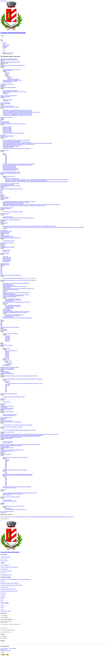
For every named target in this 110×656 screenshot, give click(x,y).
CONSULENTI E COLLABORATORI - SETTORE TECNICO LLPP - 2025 (17, 111)
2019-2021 (7, 354)
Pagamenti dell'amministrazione (6, 409)
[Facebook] (3, 37)
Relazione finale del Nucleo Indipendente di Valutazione (13, 211)
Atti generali (2, 66)
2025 (6, 156)
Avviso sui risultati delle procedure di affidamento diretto (13, 295)
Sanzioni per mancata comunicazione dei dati (8, 95)
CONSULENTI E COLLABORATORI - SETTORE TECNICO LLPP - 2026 (17, 110)
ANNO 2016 (7, 340)
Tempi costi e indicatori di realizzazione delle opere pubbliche (11, 426)
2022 (6, 159)
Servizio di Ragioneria (7, 260)
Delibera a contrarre (6, 309)
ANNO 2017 (7, 339)
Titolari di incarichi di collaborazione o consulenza (9, 107)
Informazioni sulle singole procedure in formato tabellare (10, 275)
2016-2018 (7, 357)
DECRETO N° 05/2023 (7, 129)
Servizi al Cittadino (6, 577)
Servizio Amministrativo (4, 565)
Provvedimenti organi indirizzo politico (7, 247)
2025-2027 (7, 460)
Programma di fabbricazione (8, 441)
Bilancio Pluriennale (6, 365)
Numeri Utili (2, 594)
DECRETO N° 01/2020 (7, 131)
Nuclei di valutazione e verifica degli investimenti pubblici (10, 421)
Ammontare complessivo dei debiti (9, 415)
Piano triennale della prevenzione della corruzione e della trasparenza (15, 457)
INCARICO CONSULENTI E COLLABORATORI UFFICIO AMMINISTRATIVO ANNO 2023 (21, 112)
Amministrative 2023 (4, 587)
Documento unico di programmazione (7, 368)
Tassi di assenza (3, 134)
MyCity (2, 652)
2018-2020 (7, 355)
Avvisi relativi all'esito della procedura (9, 296)
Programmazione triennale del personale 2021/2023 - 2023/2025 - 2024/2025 (17, 142)
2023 (6, 158)
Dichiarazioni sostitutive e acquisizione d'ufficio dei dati (10, 237)
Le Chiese (2, 609)
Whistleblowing (3, 512)
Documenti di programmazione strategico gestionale (12, 80)
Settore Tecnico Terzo (7, 258)
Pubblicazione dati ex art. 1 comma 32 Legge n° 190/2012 (13, 506)
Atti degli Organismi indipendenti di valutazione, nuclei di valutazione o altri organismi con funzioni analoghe (22, 378)
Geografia (2, 607)
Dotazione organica (4, 136)
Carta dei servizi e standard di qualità (7, 408)
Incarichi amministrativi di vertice (9, 176)
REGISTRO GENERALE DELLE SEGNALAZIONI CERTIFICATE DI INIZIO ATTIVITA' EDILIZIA (20, 436)
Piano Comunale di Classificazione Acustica (8, 58)
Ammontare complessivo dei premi (6, 207)
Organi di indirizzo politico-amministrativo (8, 87)
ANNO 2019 (7, 337)
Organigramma (5, 100)
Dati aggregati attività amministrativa (7, 242)
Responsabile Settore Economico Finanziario (11, 169)
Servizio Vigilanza (6, 261)
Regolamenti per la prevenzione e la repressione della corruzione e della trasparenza (18, 474)
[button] (5, 42)
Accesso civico (3, 489)
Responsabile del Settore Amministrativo (10, 168)
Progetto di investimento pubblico (9, 285)
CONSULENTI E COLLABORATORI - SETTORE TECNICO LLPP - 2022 (17, 115)
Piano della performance (4, 213)
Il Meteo (1, 600)
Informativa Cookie (12, 648)
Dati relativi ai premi (4, 198)
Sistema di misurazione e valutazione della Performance (10, 219)
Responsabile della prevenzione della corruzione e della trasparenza (15, 469)
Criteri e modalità (3, 329)
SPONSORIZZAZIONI (9, 308)
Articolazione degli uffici (4, 96)
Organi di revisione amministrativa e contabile (8, 393)
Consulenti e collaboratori (5, 103)
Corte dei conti (3, 398)
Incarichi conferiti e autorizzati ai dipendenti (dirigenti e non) (14, 132)
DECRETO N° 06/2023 (7, 130)
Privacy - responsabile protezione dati (7, 511)
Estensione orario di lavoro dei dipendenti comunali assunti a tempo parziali (16, 148)
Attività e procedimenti (4, 233)
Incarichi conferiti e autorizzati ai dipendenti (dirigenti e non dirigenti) (12, 123)
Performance (2, 195)
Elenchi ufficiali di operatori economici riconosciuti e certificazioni (15, 286)
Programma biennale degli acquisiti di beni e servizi (14, 314)
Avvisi (1, 319)
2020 (6, 161)
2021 (6, 160)
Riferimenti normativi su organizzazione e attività (11, 69)
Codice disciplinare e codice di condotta (10, 81)
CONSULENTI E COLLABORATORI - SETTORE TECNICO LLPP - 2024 (17, 113)
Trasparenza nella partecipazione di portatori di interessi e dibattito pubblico (16, 311)
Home (4, 51)
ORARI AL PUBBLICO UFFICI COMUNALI (9, 567)
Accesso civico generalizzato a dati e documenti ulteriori (13, 493)
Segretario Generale (4, 560)
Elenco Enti (5, 228)
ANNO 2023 (7, 335)
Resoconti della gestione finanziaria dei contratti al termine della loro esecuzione (17, 317)
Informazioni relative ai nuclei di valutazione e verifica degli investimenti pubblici (17, 424)
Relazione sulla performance (5, 208)
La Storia (2, 605)
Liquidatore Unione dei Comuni (6, 117)
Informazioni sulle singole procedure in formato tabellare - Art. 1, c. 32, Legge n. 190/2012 (19, 278)
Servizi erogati (3, 403)
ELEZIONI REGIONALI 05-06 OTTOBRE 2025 (9, 583)
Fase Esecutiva (5, 290)
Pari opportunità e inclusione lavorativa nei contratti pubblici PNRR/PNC (16, 283)
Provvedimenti (3, 243)
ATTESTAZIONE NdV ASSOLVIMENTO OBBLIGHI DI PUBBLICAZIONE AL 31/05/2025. (25, 383)
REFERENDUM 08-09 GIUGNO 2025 (7, 589)
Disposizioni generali (4, 63)
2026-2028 (7, 459)
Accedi (4, 49)
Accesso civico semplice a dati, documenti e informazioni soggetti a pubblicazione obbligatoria (20, 492)
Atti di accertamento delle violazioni (9, 487)
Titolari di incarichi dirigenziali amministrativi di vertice (10, 173)
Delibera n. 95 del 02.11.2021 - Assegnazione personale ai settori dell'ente (16, 140)
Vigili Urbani (2, 572)
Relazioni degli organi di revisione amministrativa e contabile (14, 396)
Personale (2, 118)
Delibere (8, 78)
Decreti (4, 153)
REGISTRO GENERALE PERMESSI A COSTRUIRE (10, 437)
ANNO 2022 (9, 363)
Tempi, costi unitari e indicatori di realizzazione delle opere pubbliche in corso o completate (19, 430)
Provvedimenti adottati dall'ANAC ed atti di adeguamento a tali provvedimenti (17, 486)
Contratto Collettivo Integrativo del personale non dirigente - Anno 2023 (16, 202)
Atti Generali (7, 72)
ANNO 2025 (7, 381)
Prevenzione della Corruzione (5, 454)
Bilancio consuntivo (6, 358)
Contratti (4, 291)
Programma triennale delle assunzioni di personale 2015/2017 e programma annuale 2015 (19, 144)
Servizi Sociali (3, 592)
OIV (1, 120)
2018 (1, 192)
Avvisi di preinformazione (7, 310)
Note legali (6, 648)
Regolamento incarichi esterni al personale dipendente (10, 185)
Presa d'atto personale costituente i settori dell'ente (12, 141)
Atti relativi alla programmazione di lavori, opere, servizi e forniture (15, 312)
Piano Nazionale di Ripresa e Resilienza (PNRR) (9, 59)
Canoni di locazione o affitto (5, 372)
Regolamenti (7, 74)
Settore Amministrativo (7, 257)
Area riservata (3, 649)
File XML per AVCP (9, 508)
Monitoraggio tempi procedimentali (6, 236)
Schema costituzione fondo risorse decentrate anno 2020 (13, 203)
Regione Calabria (3, 0)
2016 (1, 274)
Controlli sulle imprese (4, 263)
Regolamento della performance (13, 79)
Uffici (3, 562)
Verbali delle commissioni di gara (9, 293)
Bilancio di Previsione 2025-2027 (11, 350)
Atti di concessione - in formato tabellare (10, 333)
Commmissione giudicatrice (8, 316)
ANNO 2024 (7, 384)
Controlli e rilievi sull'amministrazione (7, 373)
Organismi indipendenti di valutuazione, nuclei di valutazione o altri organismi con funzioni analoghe (18, 375)
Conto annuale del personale (8, 147)
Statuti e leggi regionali (7, 82)
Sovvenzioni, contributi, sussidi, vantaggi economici (9, 327)
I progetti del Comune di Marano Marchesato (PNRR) (10, 62)
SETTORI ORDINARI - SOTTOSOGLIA (13, 298)
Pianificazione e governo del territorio (7, 431)
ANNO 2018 (7, 338)
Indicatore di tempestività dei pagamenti (10, 414)
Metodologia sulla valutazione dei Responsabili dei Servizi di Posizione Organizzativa (18, 217)
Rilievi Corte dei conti (7, 401)
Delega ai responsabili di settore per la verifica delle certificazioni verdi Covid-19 (17, 164)
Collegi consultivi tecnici (7, 284)
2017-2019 (7, 356)
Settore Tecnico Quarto (7, 259)
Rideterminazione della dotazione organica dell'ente (12, 145)
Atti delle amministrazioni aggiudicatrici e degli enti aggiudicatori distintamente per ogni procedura (18, 280)
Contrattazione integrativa (5, 121)
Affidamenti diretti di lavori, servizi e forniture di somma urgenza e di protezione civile (18, 288)
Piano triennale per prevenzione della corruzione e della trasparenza (12, 65)
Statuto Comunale (3, 558)
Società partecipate (3, 230)
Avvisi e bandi (5, 303)
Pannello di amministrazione (5, 650)
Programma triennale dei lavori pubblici (12, 315)
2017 (1, 193)
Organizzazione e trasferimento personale (10, 146)
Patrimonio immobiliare (4, 371)
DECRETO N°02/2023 (7, 127)
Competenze (5, 93)
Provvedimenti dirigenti (4, 253)
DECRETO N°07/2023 (7, 126)
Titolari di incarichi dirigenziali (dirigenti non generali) (10, 172)
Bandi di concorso (3, 186)
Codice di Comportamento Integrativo (7, 184)
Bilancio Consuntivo (8, 360)
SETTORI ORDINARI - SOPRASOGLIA (13, 299)
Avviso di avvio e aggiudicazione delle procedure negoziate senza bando (16, 294)
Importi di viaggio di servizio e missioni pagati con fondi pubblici (14, 91)
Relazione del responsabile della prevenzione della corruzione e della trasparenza (17, 475)
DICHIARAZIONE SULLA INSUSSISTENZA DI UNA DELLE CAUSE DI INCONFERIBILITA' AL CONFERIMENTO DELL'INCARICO (29, 226)
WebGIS (2, 598)
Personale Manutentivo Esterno (6, 574)
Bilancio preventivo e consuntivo (6, 345)
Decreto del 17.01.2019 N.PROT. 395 (12, 178)
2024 (6, 157)
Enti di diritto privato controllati (6, 231)
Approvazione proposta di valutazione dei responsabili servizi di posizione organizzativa (19, 163)
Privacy (1, 648)
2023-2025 (7, 352)
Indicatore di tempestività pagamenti (6, 411)
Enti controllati (3, 220)
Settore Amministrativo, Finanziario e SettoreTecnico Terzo (15, 509)
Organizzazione (3, 85)
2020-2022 (7, 353)
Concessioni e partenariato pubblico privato (10, 289)
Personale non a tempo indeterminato (7, 135)
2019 (6, 162)
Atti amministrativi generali (8, 70)
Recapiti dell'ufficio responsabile (8, 240)
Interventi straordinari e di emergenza (7, 447)
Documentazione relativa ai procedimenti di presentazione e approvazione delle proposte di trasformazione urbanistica (21, 435)
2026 (6, 155)
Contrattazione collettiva (4, 122)
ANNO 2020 (7, 336)
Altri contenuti (3, 451)
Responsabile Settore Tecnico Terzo (9, 167)
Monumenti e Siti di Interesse (5, 610)
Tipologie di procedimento (5, 235)
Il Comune (4, 554)
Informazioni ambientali (4, 446)
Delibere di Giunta (6, 251)
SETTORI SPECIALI (9, 300)
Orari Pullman (3, 596)
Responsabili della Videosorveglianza (9, 170)
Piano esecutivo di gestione (8, 216)
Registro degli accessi (7, 494)
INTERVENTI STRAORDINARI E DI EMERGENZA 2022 (11, 449)
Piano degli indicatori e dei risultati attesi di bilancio (9, 367)
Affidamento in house (7, 287)
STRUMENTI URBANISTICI (6, 438)
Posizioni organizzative (4, 150)
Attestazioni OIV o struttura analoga (7, 84)
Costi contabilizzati (3, 407)
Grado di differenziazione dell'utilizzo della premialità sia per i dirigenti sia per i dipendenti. (19, 201)
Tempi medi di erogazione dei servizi (7, 406)
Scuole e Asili (2, 581)
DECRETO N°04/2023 (7, 128)
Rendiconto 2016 (8, 364)
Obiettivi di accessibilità (7, 499)
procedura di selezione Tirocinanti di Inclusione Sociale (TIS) (11, 188)
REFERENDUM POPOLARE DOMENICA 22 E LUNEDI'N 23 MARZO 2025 (15, 579)
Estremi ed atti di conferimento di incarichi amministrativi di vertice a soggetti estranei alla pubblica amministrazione (26, 180)
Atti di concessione (3, 330)
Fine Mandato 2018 (6, 92)
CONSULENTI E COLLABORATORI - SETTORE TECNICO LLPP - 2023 (17, 114)
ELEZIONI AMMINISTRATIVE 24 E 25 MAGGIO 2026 (11, 585)
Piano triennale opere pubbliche (6, 420)
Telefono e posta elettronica (5, 102)
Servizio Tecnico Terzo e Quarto (6, 570)
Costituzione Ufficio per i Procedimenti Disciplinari (9, 183)
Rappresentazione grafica (5, 232)
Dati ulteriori (2, 502)
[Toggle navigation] (1, 39)
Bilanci (1, 342)
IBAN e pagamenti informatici (5, 417)
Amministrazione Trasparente (8, 52)
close (2, 40)
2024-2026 (7, 351)
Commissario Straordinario (5, 556)
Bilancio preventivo (6, 348)
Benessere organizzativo (4, 197)
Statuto (6, 73)
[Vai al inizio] (0, 520)
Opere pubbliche (3, 418)
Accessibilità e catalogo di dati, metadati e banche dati (10, 496)
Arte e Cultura (5, 603)
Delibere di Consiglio (6, 250)
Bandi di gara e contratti (4, 264)
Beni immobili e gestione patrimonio (7, 369)
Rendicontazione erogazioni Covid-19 (7, 450)
